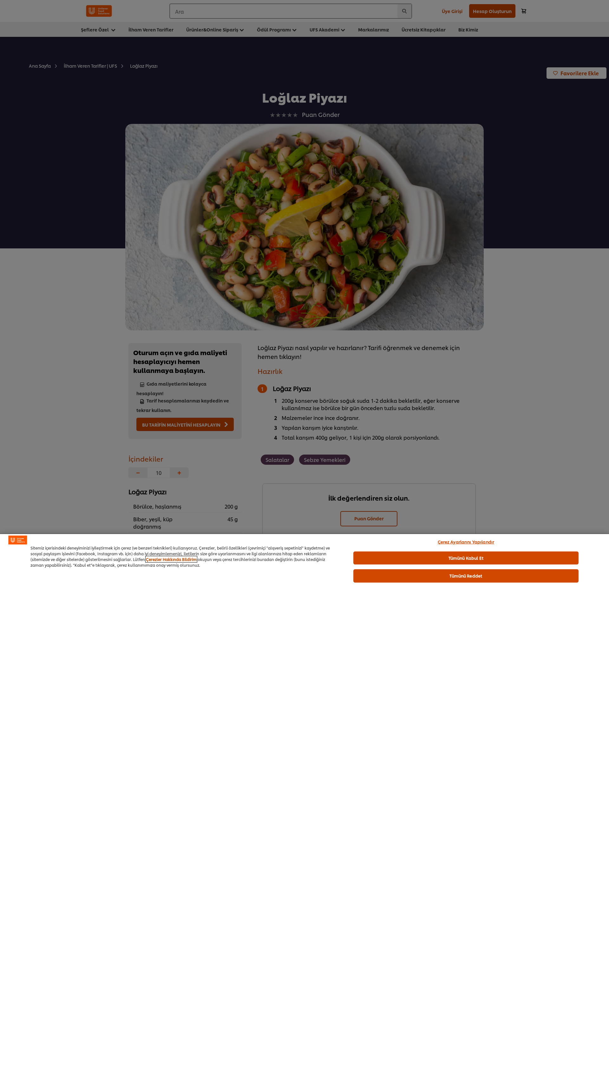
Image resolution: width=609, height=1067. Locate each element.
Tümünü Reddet (465, 575)
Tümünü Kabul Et (466, 557)
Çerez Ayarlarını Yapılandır (466, 541)
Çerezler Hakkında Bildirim (171, 559)
